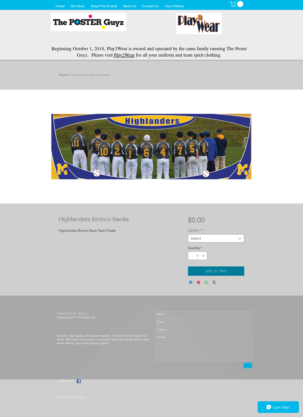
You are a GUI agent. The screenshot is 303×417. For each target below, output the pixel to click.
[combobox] (216, 238)
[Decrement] (191, 256)
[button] (237, 4)
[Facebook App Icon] (79, 381)
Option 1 (196, 230)
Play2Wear (124, 55)
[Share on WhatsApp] (206, 282)
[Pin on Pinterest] (198, 282)
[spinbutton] (197, 256)
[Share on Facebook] (190, 282)
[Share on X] (214, 282)
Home (63, 75)
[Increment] (203, 256)
